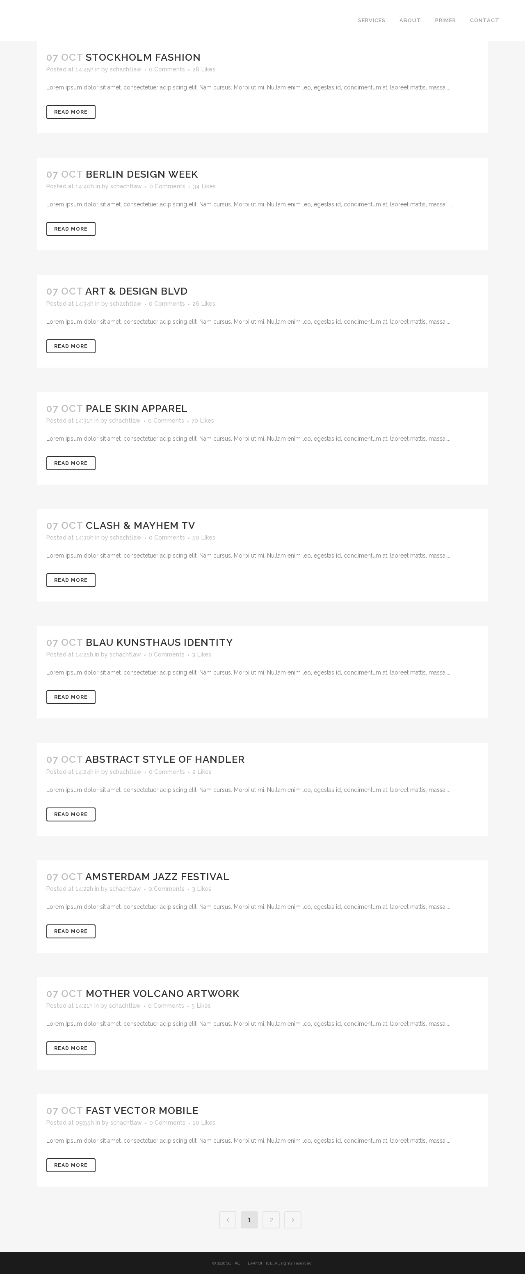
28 (203, 69)
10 (204, 1122)
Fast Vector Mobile (142, 1110)
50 (203, 537)
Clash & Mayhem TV (140, 525)
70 (203, 420)
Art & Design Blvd (136, 291)
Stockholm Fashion (143, 57)
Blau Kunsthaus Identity (159, 642)
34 (204, 186)
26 (203, 303)
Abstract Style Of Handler (165, 759)
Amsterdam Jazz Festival (157, 877)
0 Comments (167, 69)
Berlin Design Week (142, 174)
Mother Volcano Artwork (163, 994)
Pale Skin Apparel (137, 408)
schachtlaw (126, 69)
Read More (71, 112)
